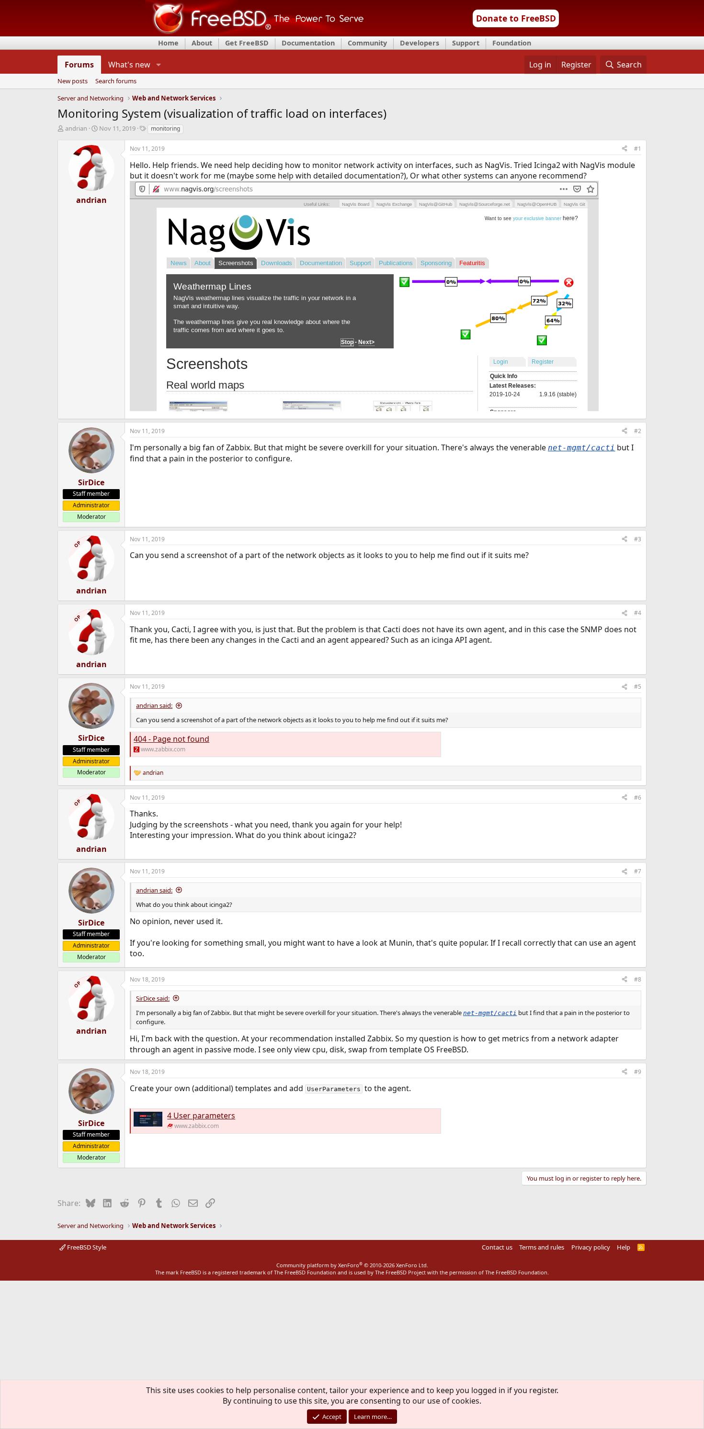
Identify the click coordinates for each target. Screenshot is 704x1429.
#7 (637, 871)
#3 (637, 539)
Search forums (115, 81)
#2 (637, 431)
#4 (637, 613)
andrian (76, 128)
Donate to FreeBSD (516, 18)
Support (465, 42)
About (202, 42)
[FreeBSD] (254, 33)
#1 (637, 149)
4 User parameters (201, 1115)
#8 (637, 979)
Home (168, 42)
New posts (72, 81)
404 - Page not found (171, 739)
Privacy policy (590, 1247)
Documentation (308, 42)
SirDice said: (153, 998)
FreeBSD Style (86, 1247)
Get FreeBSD (247, 42)
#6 (637, 797)
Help (623, 1247)
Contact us (497, 1247)
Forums (79, 64)
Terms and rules (541, 1247)
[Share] (624, 149)
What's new (129, 64)
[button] (158, 65)
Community (367, 42)
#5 (637, 686)
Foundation (511, 42)
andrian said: (154, 705)
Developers (419, 42)
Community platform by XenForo (352, 1265)
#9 (637, 1072)
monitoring (165, 128)
